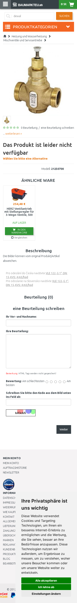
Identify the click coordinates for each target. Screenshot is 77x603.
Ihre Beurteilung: (17, 331)
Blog (6, 558)
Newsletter (11, 472)
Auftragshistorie (15, 467)
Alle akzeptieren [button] (46, 580)
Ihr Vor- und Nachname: (21, 316)
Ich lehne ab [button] (46, 587)
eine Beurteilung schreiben (57, 127)
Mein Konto (11, 463)
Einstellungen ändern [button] (46, 593)
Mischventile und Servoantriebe (22, 40)
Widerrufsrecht (14, 507)
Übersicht (10, 535)
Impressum (10, 502)
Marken (8, 540)
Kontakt (8, 516)
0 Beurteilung (29, 127)
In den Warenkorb (19, 231)
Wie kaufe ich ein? (15, 512)
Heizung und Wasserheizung (29, 36)
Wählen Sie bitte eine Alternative (37, 151)
